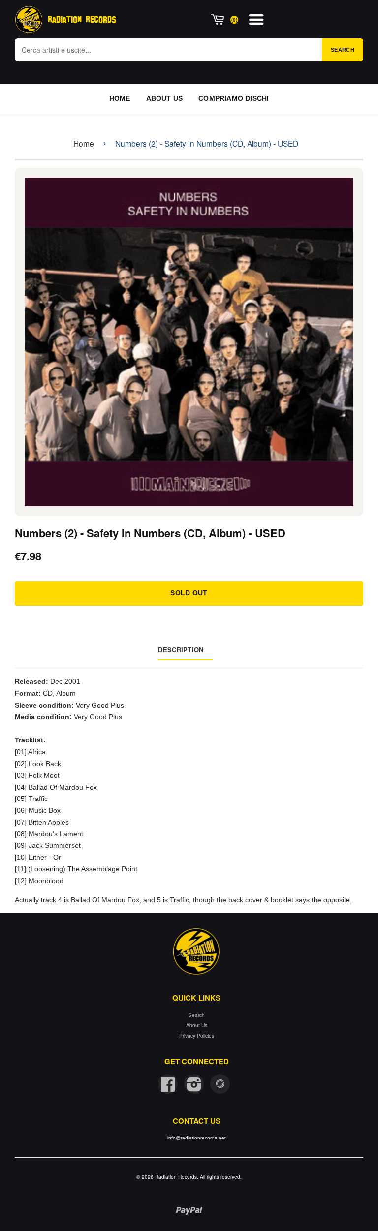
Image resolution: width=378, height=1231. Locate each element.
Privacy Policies (196, 1035)
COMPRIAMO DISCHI (233, 98)
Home (83, 143)
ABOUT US (164, 98)
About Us (196, 1025)
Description (180, 649)
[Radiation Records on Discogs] (220, 1084)
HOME (119, 98)
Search (342, 50)
